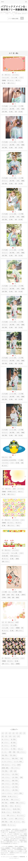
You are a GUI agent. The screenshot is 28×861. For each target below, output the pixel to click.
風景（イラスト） (19, 818)
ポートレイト (5, 108)
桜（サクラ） (18, 522)
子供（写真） (5, 771)
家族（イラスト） (6, 758)
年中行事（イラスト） (12, 491)
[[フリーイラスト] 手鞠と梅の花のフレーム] (14, 71)
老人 (23, 821)
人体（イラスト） (6, 787)
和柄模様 (4, 80)
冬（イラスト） (5, 748)
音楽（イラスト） (21, 752)
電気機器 (12, 802)
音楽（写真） (5, 755)
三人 (9, 591)
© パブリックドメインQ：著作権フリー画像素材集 (13, 856)
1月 (3, 488)
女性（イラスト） (6, 783)
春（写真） (13, 739)
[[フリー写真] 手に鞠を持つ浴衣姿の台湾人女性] (14, 390)
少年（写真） (15, 777)
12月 (18, 736)
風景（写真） (5, 821)
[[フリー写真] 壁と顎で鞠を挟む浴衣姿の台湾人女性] (14, 138)
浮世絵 (9, 597)
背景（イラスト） (11, 83)
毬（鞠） (4, 83)
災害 (11, 771)
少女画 (8, 594)
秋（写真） (13, 745)
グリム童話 (20, 460)
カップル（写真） (18, 761)
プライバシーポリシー (18, 857)
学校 (21, 758)
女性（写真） (5, 111)
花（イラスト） (21, 815)
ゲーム (13, 764)
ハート (3, 815)
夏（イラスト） (5, 742)
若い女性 (20, 111)
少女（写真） (15, 774)
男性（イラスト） (15, 799)
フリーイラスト (15, 74)
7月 (24, 733)
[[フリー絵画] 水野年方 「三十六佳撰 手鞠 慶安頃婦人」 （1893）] (14, 588)
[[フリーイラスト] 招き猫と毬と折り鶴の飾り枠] (14, 546)
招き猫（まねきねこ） (14, 555)
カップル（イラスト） (7, 761)
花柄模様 (4, 633)
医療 (10, 752)
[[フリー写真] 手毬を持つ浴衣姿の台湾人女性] (14, 246)
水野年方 (23, 594)
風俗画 (17, 597)
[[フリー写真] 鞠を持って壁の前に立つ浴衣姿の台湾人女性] (14, 102)
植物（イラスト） (6, 780)
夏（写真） (13, 742)
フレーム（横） (14, 77)
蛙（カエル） (5, 465)
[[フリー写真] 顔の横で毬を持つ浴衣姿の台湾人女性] (14, 354)
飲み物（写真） (17, 809)
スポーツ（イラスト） (7, 793)
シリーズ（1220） (13, 106)
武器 (11, 821)
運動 (14, 752)
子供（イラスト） (15, 767)
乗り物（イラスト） (6, 812)
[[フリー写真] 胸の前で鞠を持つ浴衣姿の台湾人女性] (14, 174)
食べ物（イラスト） (12, 796)
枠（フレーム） (11, 80)
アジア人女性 (5, 106)
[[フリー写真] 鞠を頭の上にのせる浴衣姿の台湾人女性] (14, 426)
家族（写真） (15, 758)
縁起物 (17, 558)
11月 (14, 736)
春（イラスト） (11, 522)
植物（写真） (15, 780)
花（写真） (4, 818)
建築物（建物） (5, 767)
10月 (10, 736)
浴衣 (16, 111)
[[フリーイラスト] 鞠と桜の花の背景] (14, 516)
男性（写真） (5, 802)
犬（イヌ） (4, 752)
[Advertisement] (14, 37)
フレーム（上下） (5, 77)
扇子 (22, 627)
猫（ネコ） (17, 806)
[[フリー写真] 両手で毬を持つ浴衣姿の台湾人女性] (14, 318)
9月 (6, 736)
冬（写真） (13, 748)
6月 (20, 733)
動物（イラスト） (20, 802)
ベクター (21, 77)
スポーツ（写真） (18, 793)
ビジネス (11, 818)
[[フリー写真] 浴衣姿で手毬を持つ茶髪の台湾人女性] (14, 210)
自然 (15, 771)
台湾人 (18, 108)
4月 (13, 733)
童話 (22, 462)
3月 (10, 733)
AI (2, 74)
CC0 (13, 829)
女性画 (3, 594)
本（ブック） (17, 821)
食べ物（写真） (5, 799)
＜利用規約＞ (10, 846)
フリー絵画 (4, 591)
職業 (21, 777)
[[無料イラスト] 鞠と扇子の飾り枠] (14, 618)
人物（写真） (12, 108)
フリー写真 (21, 106)
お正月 (14, 488)
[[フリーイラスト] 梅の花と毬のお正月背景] (14, 485)
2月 (6, 733)
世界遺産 (4, 796)
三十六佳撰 (14, 591)
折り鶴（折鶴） (5, 555)
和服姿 (22, 108)
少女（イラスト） (6, 774)
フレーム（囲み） (14, 625)
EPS (10, 457)
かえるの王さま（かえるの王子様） (9, 460)
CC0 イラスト (7, 74)
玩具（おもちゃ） (6, 764)
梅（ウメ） (18, 80)
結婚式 (18, 764)
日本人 (12, 594)
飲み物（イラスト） (6, 809)
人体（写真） (15, 787)
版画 (13, 597)
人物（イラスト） (6, 790)
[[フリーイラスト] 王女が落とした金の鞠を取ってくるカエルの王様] (14, 453)
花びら (18, 525)
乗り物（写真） (17, 812)
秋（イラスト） (5, 745)
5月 (17, 733)
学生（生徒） (13, 755)
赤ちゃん (20, 748)
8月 (3, 736)
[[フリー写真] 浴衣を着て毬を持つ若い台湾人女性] (14, 282)
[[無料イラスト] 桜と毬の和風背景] (14, 654)
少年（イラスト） (6, 777)
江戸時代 (4, 597)
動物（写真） (5, 806)
